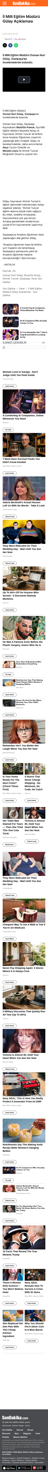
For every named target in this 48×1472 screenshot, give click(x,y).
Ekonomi (6, 1433)
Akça (5, 147)
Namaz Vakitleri (20, 1437)
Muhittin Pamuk (25, 127)
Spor (17, 1433)
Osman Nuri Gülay (13, 114)
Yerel (37, 1433)
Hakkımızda (6, 1426)
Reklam (15, 1426)
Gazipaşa (30, 114)
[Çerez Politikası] (17, 1460)
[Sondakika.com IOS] (9, 1468)
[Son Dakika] (24, 3)
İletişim (21, 1426)
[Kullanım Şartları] (8, 1458)
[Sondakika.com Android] (24, 1468)
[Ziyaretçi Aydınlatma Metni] (22, 1462)
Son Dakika (7, 1430)
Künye (27, 1426)
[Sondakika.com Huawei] (39, 1468)
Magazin (27, 1433)
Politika (5, 1437)
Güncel (20, 1430)
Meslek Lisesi (10, 150)
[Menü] (5, 3)
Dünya (30, 1430)
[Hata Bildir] (39, 1462)
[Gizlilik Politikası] (23, 1458)
